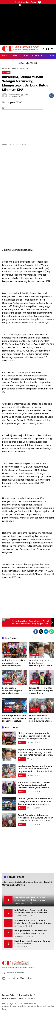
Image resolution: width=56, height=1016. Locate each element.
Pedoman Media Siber (13, 998)
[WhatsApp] (51, 631)
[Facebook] (35, 631)
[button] (43, 48)
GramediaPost (14, 95)
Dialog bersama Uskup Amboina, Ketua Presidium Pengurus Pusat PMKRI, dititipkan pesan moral (13, 663)
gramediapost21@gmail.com (20, 978)
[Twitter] (41, 631)
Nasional (6, 72)
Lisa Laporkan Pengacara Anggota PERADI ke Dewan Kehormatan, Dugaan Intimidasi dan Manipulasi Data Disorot (14, 691)
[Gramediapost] (20, 48)
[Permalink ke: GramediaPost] (5, 95)
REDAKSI (31, 998)
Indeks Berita (25, 995)
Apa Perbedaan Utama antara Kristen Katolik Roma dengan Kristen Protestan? (32, 921)
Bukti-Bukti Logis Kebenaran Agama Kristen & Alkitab (32, 942)
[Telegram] (46, 631)
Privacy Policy (8, 995)
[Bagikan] (51, 95)
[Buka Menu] (47, 48)
